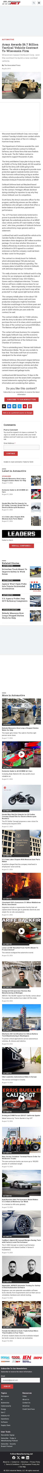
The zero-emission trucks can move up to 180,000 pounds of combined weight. (20, 1162)
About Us (6, 1462)
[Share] (9, 406)
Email (3, 1376)
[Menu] (39, 3)
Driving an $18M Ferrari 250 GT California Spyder (21, 1115)
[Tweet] (20, 406)
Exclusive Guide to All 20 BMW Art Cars (15, 491)
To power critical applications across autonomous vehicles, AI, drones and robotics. (20, 1040)
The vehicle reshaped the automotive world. (18, 953)
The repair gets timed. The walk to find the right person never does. (19, 734)
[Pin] (25, 406)
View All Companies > (21, 546)
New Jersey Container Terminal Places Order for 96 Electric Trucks (21, 1158)
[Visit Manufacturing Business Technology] (26, 1361)
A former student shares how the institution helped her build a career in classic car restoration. (20, 1337)
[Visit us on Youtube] (23, 1457)
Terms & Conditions (13, 1464)
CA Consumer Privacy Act (30, 1464)
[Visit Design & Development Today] (5, 1358)
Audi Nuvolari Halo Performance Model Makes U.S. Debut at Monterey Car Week (20, 1201)
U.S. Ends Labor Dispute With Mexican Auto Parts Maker (13, 518)
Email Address (9, 443)
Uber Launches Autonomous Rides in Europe (19, 1077)
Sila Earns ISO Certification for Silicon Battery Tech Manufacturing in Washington (20, 1035)
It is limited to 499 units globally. (14, 1204)
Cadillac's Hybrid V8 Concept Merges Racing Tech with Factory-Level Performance (21, 1241)
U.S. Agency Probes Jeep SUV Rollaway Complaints (14, 599)
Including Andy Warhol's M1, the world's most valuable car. (18, 775)
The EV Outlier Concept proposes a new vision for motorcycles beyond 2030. (20, 822)
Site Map (22, 1467)
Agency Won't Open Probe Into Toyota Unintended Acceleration (14, 586)
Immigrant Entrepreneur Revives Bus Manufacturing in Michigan (16, 992)
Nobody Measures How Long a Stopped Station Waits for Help (14, 480)
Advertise (24, 1462)
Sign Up (7, 1386)
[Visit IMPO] (37, 1358)
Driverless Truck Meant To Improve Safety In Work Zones (14, 571)
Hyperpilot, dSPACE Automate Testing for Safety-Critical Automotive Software (21, 1287)
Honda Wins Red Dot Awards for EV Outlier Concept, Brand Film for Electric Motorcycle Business (15, 505)
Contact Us (15, 1462)
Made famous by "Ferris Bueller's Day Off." (17, 1118)
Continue (10, 454)
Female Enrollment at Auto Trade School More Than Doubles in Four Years (20, 1332)
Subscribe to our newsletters (21, 400)
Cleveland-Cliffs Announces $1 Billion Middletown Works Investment (21, 903)
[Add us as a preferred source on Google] (30, 406)
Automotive (8, 39)
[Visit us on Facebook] (13, 1457)
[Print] (4, 406)
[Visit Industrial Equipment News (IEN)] (26, 1358)
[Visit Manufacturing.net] (16, 1361)
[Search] (34, 3)
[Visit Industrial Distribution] (5, 1361)
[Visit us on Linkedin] (27, 1457)
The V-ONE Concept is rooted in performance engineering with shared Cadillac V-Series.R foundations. (18, 1247)
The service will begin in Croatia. (13, 1080)
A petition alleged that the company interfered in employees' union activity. (19, 865)
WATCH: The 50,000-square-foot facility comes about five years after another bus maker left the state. (21, 997)
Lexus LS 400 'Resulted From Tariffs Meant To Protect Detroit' (20, 949)
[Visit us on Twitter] (18, 1457)
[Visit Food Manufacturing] (16, 1358)
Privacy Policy (35, 1462)
